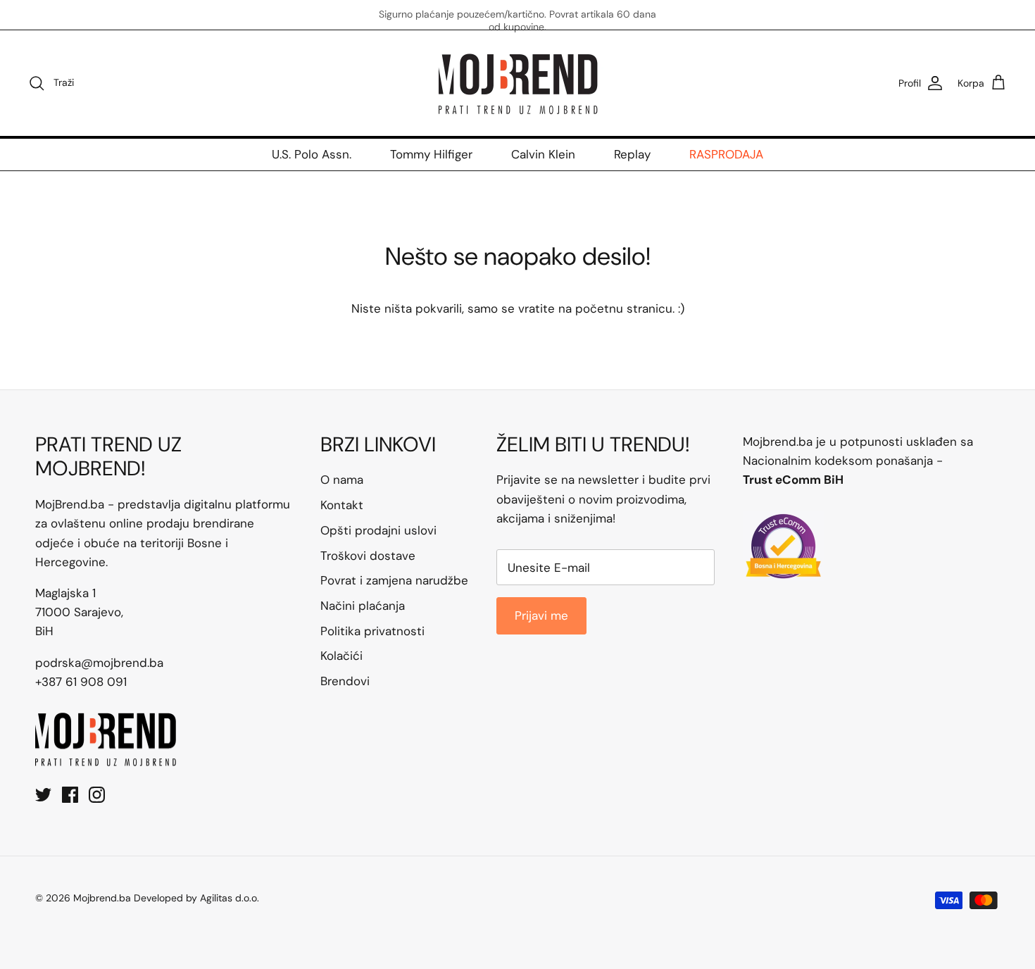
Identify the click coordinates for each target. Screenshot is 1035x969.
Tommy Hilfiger (431, 154)
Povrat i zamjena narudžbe (394, 580)
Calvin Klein (543, 154)
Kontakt (341, 505)
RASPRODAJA (726, 154)
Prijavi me (541, 615)
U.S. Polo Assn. (311, 154)
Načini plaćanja (362, 605)
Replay (632, 154)
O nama (341, 479)
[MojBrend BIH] (517, 83)
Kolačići (341, 655)
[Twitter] (43, 795)
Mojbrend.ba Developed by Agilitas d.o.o (165, 898)
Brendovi (345, 681)
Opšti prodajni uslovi (378, 530)
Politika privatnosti (372, 631)
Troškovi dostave (367, 555)
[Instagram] (97, 795)
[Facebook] (70, 795)
